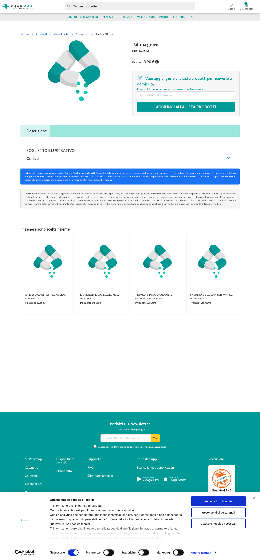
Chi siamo (31, 475)
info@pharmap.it (102, 475)
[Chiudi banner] (254, 497)
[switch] (108, 552)
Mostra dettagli (201, 552)
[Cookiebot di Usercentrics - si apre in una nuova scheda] (24, 552)
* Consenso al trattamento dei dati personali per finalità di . (131, 446)
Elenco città (64, 471)
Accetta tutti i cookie (218, 501)
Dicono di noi (33, 484)
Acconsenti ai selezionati (218, 512)
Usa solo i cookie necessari (218, 523)
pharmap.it (94, 193)
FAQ (91, 467)
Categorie (31, 467)
